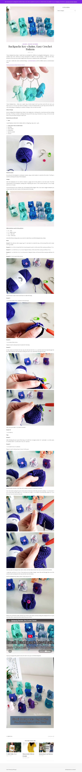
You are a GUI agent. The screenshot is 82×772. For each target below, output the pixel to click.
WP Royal (14, 769)
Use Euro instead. (69, 1)
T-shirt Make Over (11, 754)
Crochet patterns (33, 44)
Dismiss (75, 1)
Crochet (24, 44)
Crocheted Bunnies (32, 60)
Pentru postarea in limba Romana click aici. (15, 65)
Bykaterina (10, 736)
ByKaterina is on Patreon (46, 754)
